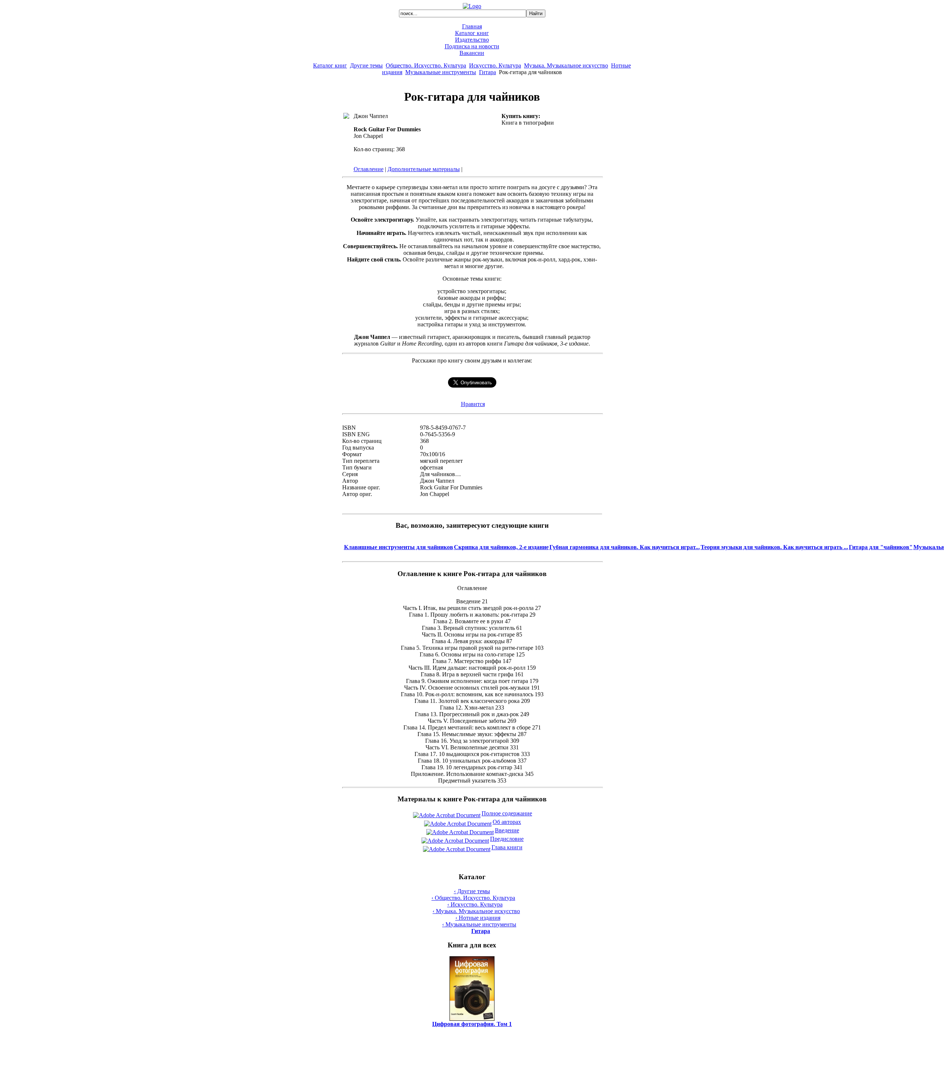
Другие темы (366, 65)
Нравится (473, 404)
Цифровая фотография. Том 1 (472, 1024)
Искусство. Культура (495, 65)
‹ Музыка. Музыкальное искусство (476, 911)
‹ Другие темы (472, 891)
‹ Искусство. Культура (475, 904)
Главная (472, 26)
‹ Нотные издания (477, 918)
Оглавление (369, 169)
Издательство (472, 40)
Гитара (487, 72)
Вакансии (471, 53)
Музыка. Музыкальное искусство (566, 65)
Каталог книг (472, 33)
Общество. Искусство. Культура (426, 65)
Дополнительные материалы (424, 169)
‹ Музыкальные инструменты (479, 924)
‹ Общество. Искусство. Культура (473, 898)
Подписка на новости (472, 46)
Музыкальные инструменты (440, 72)
